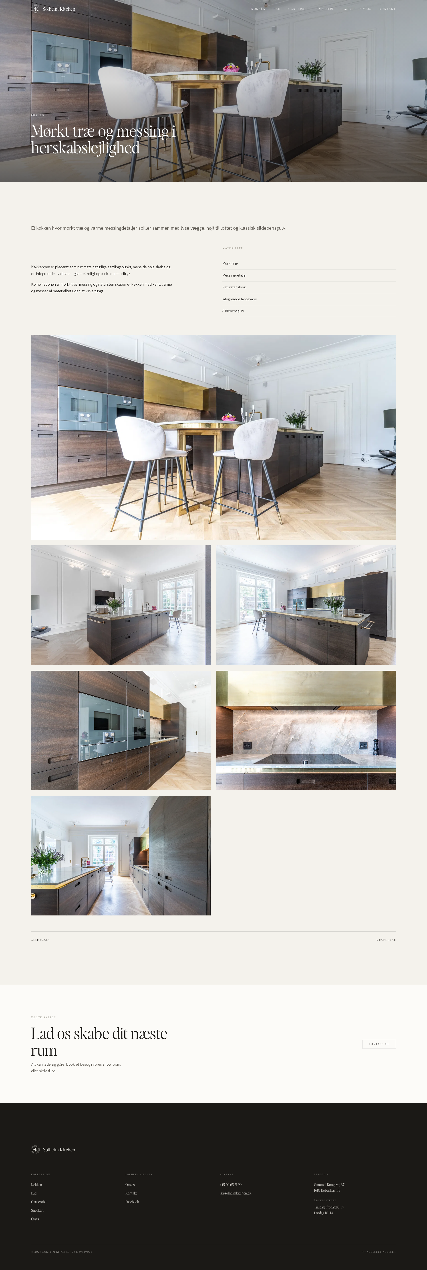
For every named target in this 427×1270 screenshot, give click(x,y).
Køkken (258, 9)
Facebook (132, 1201)
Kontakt (387, 9)
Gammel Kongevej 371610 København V (329, 1187)
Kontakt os (379, 1044)
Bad (277, 9)
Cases (347, 9)
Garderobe (298, 9)
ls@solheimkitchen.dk (235, 1193)
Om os (366, 9)
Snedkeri (325, 9)
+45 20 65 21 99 (231, 1184)
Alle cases (40, 940)
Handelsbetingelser (379, 1251)
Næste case (386, 940)
